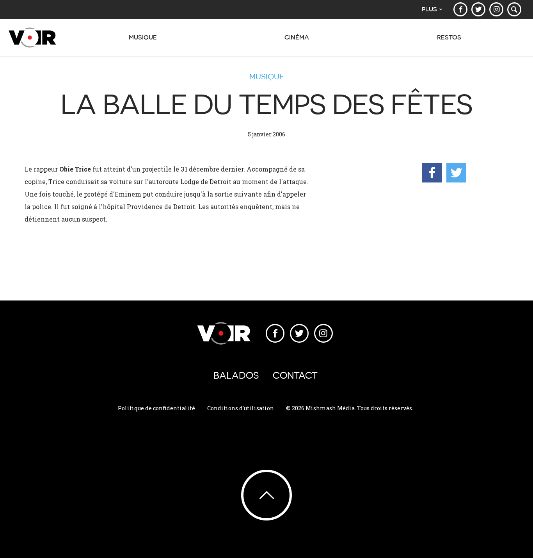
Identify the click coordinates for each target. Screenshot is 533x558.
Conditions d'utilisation (240, 408)
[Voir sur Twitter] (478, 9)
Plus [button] (429, 9)
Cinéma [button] (296, 37)
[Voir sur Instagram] (496, 9)
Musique (266, 76)
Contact (295, 375)
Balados (236, 375)
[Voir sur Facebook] (460, 9)
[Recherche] (514, 9)
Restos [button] (449, 37)
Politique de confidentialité (156, 408)
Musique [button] (143, 37)
